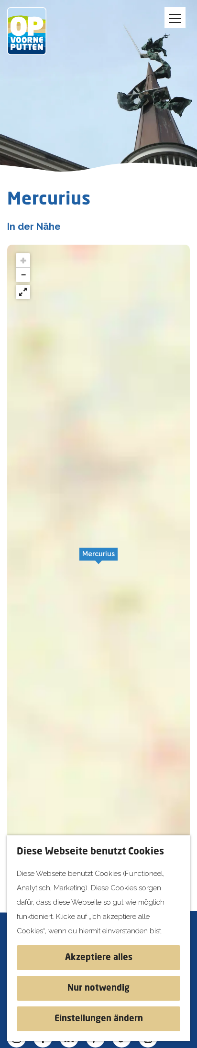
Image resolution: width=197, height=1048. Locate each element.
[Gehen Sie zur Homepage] (33, 31)
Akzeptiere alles (98, 957)
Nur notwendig (98, 988)
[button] (98, 559)
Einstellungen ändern (99, 1019)
